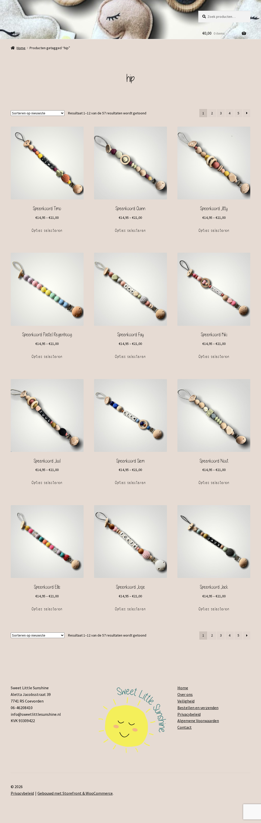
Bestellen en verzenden (197, 707)
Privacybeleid (189, 714)
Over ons (185, 694)
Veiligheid (185, 701)
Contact (184, 727)
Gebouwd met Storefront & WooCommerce (75, 793)
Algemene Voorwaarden (198, 720)
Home (21, 48)
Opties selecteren (47, 230)
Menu (15, 33)
